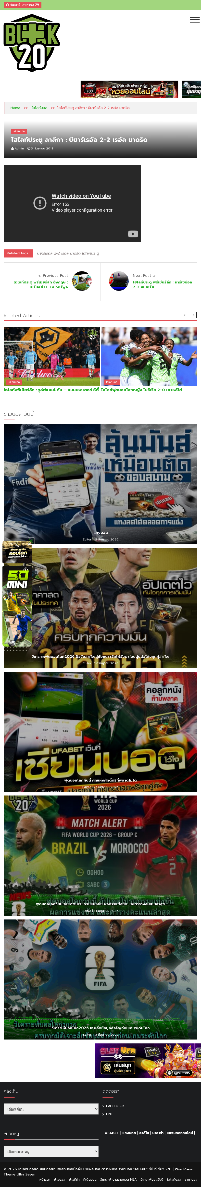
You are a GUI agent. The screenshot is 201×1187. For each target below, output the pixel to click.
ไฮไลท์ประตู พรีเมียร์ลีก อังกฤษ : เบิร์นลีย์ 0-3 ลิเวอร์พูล (40, 285)
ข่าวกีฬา (74, 1179)
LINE (109, 1114)
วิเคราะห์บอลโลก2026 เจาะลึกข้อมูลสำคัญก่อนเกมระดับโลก (100, 1028)
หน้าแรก (44, 1179)
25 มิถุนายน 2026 (106, 787)
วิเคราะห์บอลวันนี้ (151, 1179)
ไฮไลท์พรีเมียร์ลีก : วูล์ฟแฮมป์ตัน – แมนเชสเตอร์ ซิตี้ (51, 390)
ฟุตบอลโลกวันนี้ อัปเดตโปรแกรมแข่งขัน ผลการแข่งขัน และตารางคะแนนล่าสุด (100, 904)
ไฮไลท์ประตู (90, 253)
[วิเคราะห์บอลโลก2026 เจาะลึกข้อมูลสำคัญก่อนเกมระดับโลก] (100, 979)
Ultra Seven (26, 1174)
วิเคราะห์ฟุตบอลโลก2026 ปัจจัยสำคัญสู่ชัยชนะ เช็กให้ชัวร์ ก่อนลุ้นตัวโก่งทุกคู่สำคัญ (100, 656)
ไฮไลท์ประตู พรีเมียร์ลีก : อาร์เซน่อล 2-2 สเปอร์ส (162, 285)
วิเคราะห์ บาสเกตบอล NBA (118, 1179)
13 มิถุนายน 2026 (106, 1034)
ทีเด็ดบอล (90, 1179)
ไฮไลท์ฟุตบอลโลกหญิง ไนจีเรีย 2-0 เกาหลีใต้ (141, 390)
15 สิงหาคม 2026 (106, 539)
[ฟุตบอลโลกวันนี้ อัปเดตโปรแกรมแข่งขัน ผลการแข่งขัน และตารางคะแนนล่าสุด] (100, 855)
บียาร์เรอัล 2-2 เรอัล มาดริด (59, 253)
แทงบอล (100, 532)
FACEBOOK (115, 1106)
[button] (31, 541)
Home (15, 107)
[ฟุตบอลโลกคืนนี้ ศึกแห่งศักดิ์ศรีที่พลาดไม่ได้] (100, 732)
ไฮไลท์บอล (39, 107)
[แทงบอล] (100, 484)
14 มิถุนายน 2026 (106, 911)
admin (19, 148)
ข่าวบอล (59, 1179)
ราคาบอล (191, 1179)
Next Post (142, 275)
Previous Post (55, 275)
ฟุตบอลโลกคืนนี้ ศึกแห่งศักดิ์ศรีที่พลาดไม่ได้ (100, 780)
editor (87, 539)
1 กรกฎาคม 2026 (106, 663)
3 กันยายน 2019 (42, 148)
